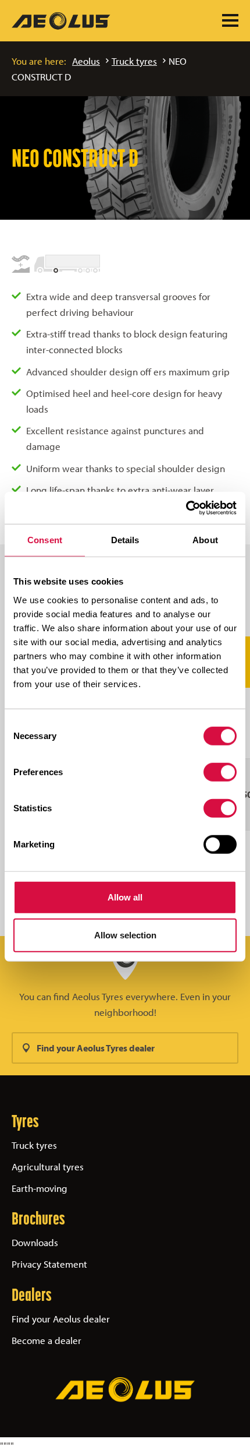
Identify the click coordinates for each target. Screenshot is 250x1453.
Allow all (125, 897)
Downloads (35, 1242)
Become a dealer (46, 1340)
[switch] (220, 771)
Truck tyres (134, 61)
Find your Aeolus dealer (61, 1319)
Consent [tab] (44, 540)
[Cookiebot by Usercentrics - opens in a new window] (186, 507)
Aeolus (86, 61)
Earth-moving (39, 1188)
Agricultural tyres (48, 1166)
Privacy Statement (49, 1264)
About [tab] (205, 540)
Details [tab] (125, 540)
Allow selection (125, 935)
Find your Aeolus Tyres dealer (96, 1048)
